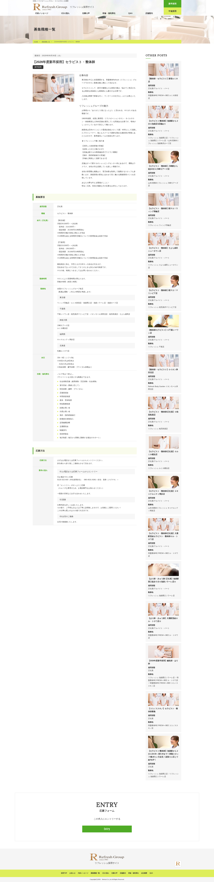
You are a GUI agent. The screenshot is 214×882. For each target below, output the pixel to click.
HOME (36, 41)
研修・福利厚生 (109, 13)
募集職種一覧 (46, 41)
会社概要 (144, 873)
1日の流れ (65, 13)
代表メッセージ (41, 13)
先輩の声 (86, 13)
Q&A (130, 13)
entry (107, 829)
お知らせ (72, 873)
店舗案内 (149, 13)
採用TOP (64, 873)
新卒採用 (172, 4)
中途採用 (172, 11)
